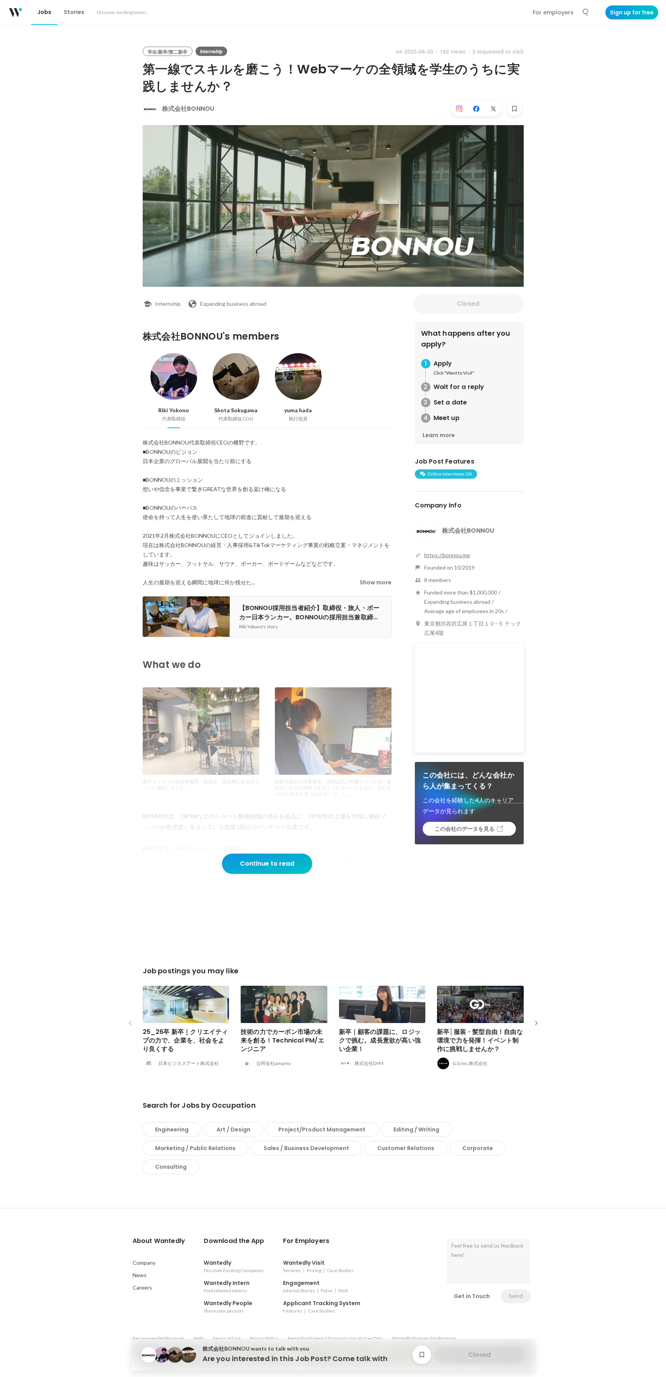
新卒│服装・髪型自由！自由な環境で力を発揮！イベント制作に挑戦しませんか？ (480, 1040)
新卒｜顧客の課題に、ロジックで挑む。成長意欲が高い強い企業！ (380, 1040)
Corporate (477, 1148)
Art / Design (233, 1129)
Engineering (172, 1129)
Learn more (439, 435)
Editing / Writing (416, 1129)
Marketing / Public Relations (195, 1148)
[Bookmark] (514, 109)
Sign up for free (632, 12)
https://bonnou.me (447, 555)
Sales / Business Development (306, 1148)
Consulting (171, 1167)
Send (516, 1296)
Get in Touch (472, 1296)
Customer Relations (405, 1148)
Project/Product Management (321, 1129)
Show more (376, 582)
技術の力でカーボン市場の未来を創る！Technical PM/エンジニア (282, 1040)
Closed (468, 303)
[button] (159, 1241)
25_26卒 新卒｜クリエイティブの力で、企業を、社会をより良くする (185, 1040)
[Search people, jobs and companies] (586, 12)
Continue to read (267, 863)
